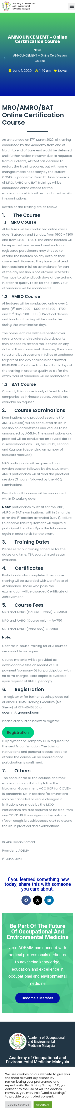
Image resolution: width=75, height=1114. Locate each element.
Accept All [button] (43, 1105)
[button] (71, 6)
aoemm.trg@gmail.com (20, 712)
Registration (18, 732)
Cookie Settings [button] (18, 1105)
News (62, 70)
